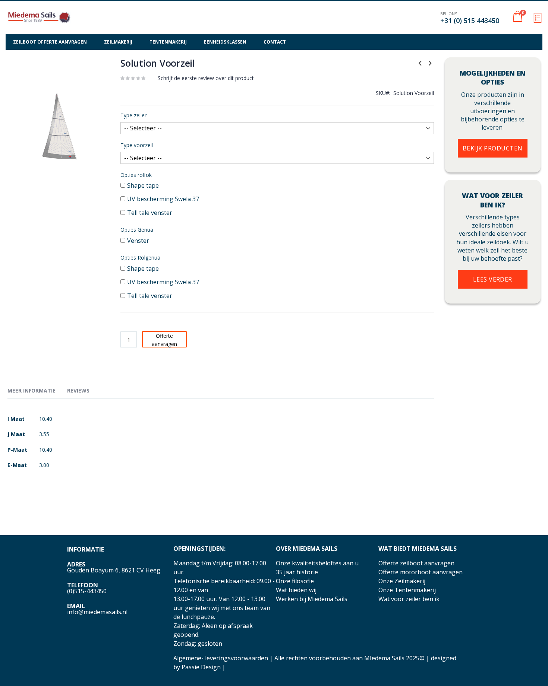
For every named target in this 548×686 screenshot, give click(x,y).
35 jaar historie (297, 572)
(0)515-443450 (87, 591)
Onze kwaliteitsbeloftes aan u (317, 563)
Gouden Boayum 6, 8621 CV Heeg (113, 570)
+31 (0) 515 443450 (469, 20)
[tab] (37, 391)
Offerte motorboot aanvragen (420, 572)
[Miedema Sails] (39, 17)
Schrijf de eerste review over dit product (206, 78)
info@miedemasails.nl (97, 612)
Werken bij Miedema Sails (311, 599)
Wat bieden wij (296, 590)
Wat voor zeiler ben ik (409, 599)
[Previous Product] (420, 62)
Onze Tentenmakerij (407, 590)
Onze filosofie (295, 581)
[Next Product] (430, 62)
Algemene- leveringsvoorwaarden (220, 658)
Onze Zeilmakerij (401, 581)
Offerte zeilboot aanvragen (416, 563)
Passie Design (201, 667)
